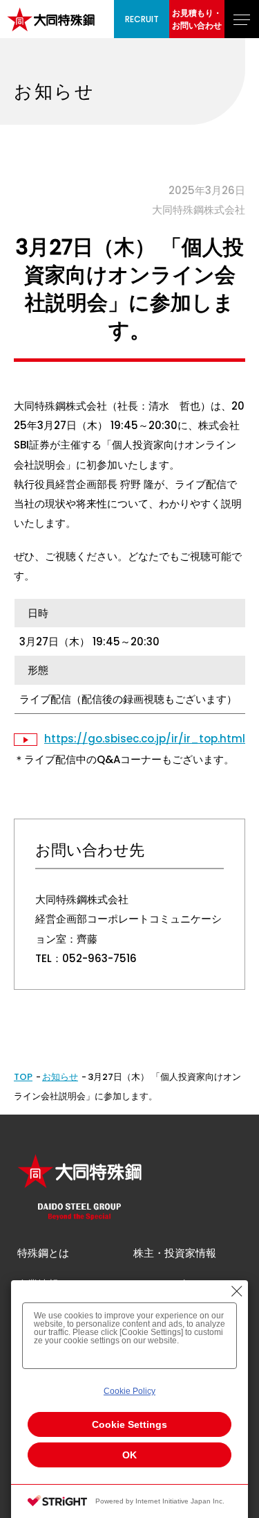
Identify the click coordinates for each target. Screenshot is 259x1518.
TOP (23, 1076)
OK (129, 1454)
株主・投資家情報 (174, 1253)
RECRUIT (142, 19)
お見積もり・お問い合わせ (197, 19)
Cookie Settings (129, 1424)
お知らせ (60, 1076)
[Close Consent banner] (237, 1291)
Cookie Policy (129, 1391)
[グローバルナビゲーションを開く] (241, 19)
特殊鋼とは (43, 1253)
